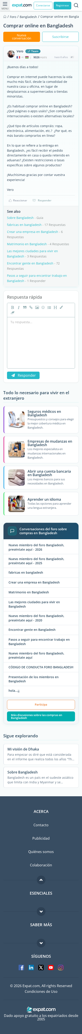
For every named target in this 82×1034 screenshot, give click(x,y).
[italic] (18, 307)
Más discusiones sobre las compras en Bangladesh (36, 716)
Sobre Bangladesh (20, 218)
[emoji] (43, 307)
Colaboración (41, 865)
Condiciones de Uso (41, 991)
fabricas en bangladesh (24, 225)
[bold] (12, 307)
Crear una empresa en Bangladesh (32, 232)
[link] (30, 307)
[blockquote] (24, 307)
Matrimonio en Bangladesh (27, 244)
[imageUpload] (36, 307)
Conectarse (43, 5)
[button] (61, 307)
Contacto (41, 825)
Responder (44, 200)
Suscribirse (60, 37)
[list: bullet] (49, 307)
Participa (41, 704)
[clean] (12, 312)
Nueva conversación (21, 36)
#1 (72, 57)
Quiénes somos (41, 851)
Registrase (62, 5)
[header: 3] (55, 307)
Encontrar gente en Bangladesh (30, 263)
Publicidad (41, 838)
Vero (20, 51)
